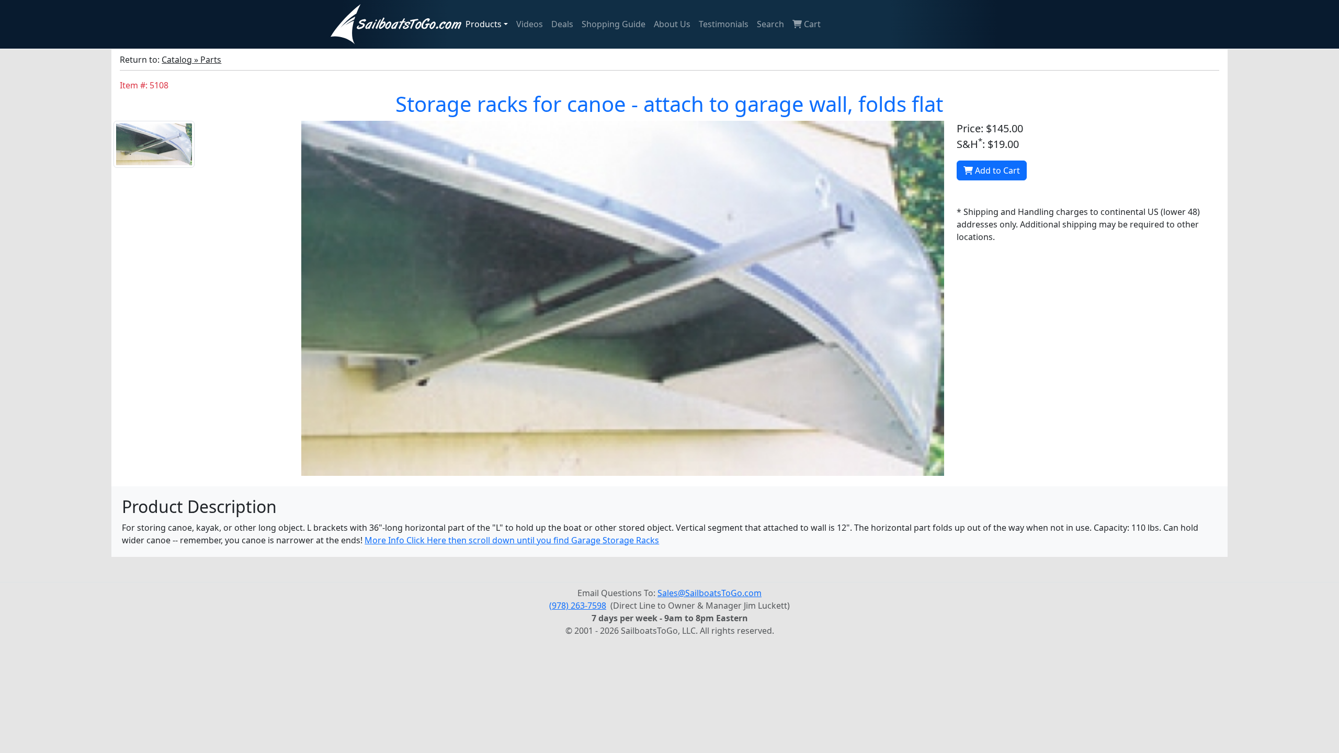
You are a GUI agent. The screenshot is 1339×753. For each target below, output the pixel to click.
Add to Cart (996, 170)
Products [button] (484, 24)
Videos (529, 24)
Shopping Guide (613, 24)
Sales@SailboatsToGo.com (709, 593)
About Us (672, 24)
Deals (562, 24)
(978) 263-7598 (577, 605)
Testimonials (723, 24)
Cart (811, 24)
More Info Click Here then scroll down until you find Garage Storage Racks (512, 540)
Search (770, 24)
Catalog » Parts (191, 59)
